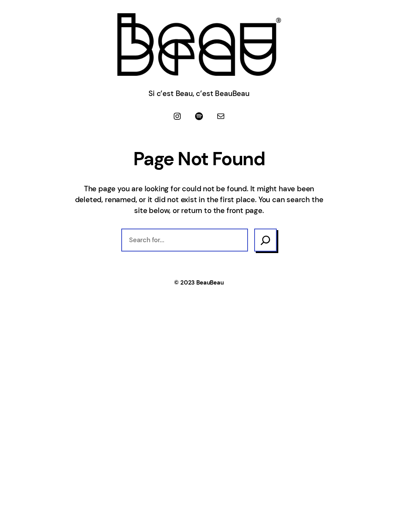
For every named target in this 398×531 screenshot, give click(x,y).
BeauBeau (210, 282)
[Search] (265, 240)
